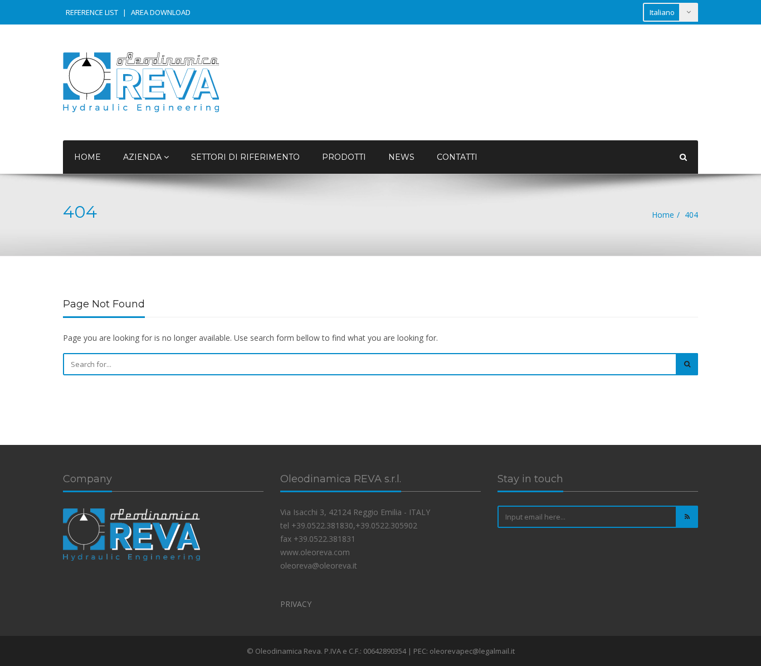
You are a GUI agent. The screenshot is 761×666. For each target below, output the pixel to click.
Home (87, 157)
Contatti (457, 157)
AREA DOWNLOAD (161, 12)
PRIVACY (295, 604)
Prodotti (344, 157)
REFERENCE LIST (92, 12)
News (401, 157)
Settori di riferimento (245, 157)
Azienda (143, 157)
